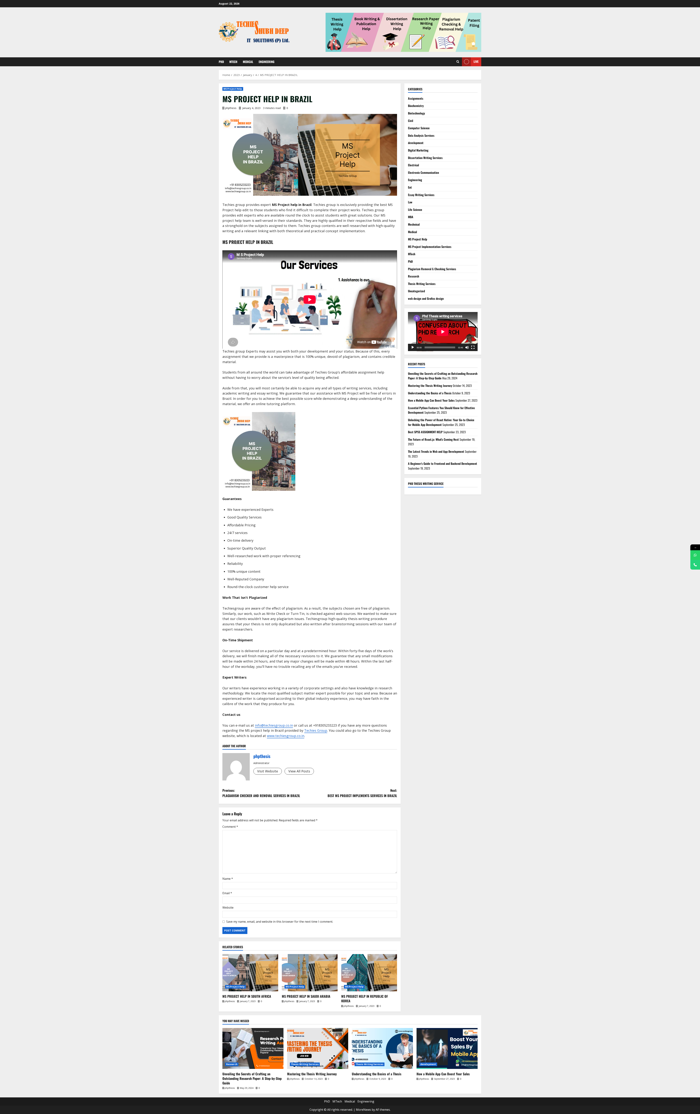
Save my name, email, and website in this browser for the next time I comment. (279, 922)
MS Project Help (232, 88)
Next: (362, 793)
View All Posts (299, 771)
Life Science (415, 209)
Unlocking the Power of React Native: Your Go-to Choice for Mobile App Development (441, 422)
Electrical (413, 165)
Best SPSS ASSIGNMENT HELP (425, 432)
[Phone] (695, 565)
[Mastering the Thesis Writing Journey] (317, 1048)
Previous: (261, 793)
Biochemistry (416, 106)
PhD (221, 62)
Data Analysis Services (421, 135)
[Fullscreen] (473, 347)
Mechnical (414, 224)
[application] (443, 331)
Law (410, 202)
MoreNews (363, 1110)
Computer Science (419, 128)
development (415, 143)
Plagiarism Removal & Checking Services (432, 269)
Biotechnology (416, 113)
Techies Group (315, 730)
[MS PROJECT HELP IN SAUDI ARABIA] (310, 972)
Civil (410, 120)
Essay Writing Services (421, 195)
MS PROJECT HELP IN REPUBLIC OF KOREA (364, 998)
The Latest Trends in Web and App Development (436, 451)
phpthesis (230, 108)
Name (227, 879)
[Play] (413, 347)
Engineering (266, 62)
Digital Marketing (418, 150)
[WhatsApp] (695, 555)
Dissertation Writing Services (425, 158)
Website (228, 908)
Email (227, 893)
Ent (410, 187)
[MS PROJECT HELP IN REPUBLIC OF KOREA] (369, 972)
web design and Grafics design (426, 298)
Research (413, 276)
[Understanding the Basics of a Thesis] (382, 1048)
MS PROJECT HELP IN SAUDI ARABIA (306, 996)
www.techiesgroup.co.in (285, 736)
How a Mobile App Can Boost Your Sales (431, 400)
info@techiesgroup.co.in (274, 725)
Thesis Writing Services (421, 284)
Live (476, 61)
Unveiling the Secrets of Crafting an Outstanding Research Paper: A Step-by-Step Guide (252, 1078)
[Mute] (467, 347)
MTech (233, 62)
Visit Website (267, 771)
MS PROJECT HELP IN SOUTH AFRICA (246, 996)
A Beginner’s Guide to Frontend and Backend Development (442, 463)
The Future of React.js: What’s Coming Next (433, 439)
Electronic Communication (423, 172)
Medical (248, 62)
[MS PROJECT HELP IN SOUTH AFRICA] (250, 972)
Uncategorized (416, 291)
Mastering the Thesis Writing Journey (430, 385)
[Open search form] (457, 61)
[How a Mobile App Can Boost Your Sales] (447, 1048)
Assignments (415, 98)
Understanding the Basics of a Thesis (430, 393)
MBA (410, 217)
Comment (230, 827)
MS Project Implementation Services (429, 246)
